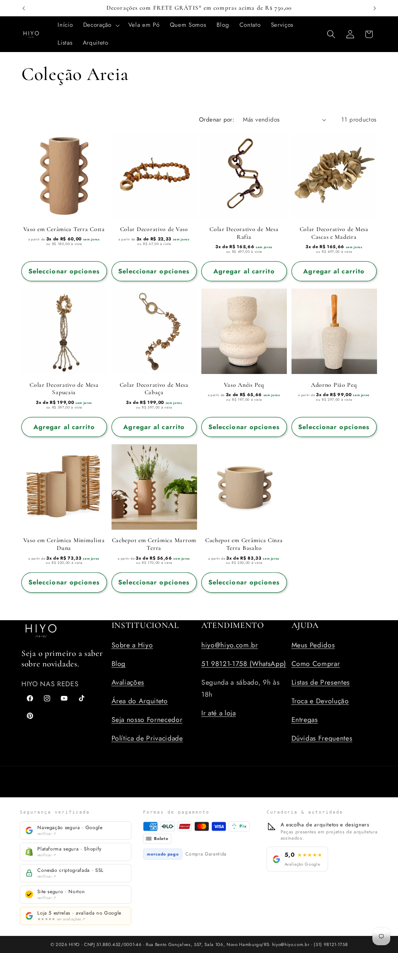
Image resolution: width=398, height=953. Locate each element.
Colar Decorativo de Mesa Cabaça (154, 388)
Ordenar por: (216, 119)
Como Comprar (316, 664)
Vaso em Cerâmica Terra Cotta (64, 229)
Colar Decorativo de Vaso (154, 229)
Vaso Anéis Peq (244, 384)
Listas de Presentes (321, 682)
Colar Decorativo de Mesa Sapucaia (64, 388)
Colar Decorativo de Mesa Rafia (243, 233)
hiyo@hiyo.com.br (229, 645)
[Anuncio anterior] (23, 8)
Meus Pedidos (313, 645)
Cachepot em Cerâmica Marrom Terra (154, 544)
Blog (119, 664)
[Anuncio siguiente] (374, 8)
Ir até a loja (218, 713)
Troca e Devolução (320, 701)
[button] (100, 25)
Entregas (305, 720)
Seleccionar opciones (64, 271)
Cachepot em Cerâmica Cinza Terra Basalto (244, 544)
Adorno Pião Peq (334, 384)
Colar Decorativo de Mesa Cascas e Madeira (334, 233)
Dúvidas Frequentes (322, 738)
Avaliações (128, 682)
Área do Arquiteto (140, 701)
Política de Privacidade (147, 738)
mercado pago (162, 854)
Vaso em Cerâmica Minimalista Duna (64, 544)
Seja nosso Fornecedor (147, 720)
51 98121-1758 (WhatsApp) (243, 664)
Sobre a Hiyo (132, 645)
